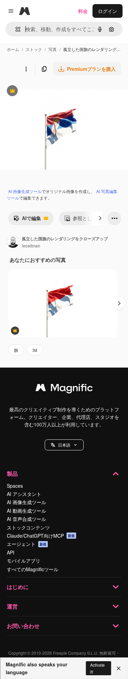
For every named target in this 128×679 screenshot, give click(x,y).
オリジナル (47, 91)
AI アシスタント (24, 493)
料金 (83, 11)
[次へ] (100, 218)
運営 (12, 606)
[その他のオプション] (26, 69)
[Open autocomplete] (15, 29)
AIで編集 (27, 220)
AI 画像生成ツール (25, 191)
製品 (12, 473)
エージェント (26, 543)
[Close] (118, 668)
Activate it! (97, 668)
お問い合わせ (23, 626)
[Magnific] (64, 389)
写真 (52, 49)
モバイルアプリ (23, 560)
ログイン (107, 11)
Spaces (15, 485)
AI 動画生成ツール (26, 510)
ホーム (13, 49)
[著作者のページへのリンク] (13, 242)
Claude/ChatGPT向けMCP (41, 535)
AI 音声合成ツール (26, 518)
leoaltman (31, 245)
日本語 (64, 445)
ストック (34, 49)
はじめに (18, 587)
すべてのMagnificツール (32, 569)
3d (34, 350)
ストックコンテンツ (28, 527)
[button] (64, 444)
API (10, 552)
